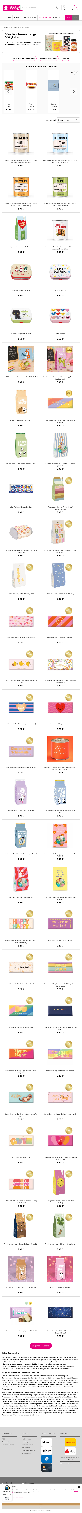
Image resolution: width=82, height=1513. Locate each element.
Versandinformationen (28, 1445)
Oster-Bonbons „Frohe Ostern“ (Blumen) (60, 594)
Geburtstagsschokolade (48, 58)
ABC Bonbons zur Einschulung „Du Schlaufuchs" (21, 377)
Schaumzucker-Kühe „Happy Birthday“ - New (21, 463)
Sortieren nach (51, 120)
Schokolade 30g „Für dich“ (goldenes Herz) (21, 724)
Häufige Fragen (26, 1439)
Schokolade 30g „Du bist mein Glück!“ (21, 1027)
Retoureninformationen (28, 1450)
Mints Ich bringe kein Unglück (21, 333)
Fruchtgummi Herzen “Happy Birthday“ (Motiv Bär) (21, 1244)
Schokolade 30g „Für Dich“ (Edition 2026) (21, 637)
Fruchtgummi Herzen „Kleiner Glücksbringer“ (60, 1244)
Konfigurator (45, 18)
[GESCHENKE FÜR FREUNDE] (12, 8)
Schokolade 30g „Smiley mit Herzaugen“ (60, 637)
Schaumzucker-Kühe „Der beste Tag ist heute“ (21, 854)
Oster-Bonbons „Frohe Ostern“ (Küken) (21, 594)
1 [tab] (72, 72)
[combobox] (41, 7)
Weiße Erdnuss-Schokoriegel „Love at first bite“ (21, 1331)
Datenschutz (5, 1442)
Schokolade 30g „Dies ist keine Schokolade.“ (21, 767)
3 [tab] (77, 72)
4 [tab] (74, 74)
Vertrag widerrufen (27, 1453)
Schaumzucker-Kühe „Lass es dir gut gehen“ (21, 1287)
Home (6, 27)
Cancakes (65, 58)
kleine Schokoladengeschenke (24, 58)
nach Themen (15, 27)
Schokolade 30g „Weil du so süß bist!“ (60, 940)
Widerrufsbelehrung (8, 1445)
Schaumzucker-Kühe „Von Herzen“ (21, 420)
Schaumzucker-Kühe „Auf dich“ (60, 1287)
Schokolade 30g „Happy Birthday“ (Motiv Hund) (60, 1114)
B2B (75, 18)
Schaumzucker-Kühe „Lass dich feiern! (21, 810)
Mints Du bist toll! (60, 290)
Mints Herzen (60, 333)
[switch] (7, 1498)
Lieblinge (64, 10)
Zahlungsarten (26, 1447)
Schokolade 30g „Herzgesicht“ (60, 724)
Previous (8, 91)
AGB (3, 1439)
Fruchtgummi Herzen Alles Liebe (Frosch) (21, 247)
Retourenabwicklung (66, 1463)
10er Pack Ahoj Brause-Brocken (21, 507)
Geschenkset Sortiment (10, 1413)
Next (73, 91)
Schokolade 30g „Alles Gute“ (21, 1157)
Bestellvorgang (26, 1442)
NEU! (68, 18)
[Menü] (11, 1485)
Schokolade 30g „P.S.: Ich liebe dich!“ (21, 984)
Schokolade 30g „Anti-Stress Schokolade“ (60, 1070)
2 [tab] (74, 72)
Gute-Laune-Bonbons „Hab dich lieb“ (21, 897)
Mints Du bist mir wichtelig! (21, 290)
